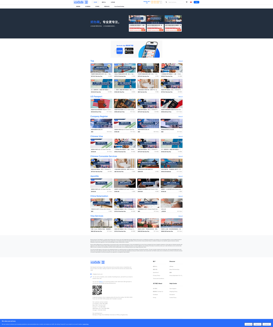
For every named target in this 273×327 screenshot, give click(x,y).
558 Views (109, 131)
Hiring (154, 297)
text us (101, 281)
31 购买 (157, 91)
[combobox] (174, 2)
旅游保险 (78, 6)
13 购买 (133, 191)
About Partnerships (174, 269)
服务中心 (104, 2)
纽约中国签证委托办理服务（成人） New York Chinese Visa (173, 26)
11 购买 (180, 191)
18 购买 (157, 191)
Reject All (257, 324)
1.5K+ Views (179, 171)
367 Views (179, 131)
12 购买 (110, 211)
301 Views (132, 131)
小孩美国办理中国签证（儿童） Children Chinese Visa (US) (137, 26)
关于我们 (155, 288)
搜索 (170, 272)
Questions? (156, 272)
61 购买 (133, 76)
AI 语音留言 (87, 6)
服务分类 (155, 269)
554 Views (132, 111)
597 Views (156, 231)
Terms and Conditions (158, 278)
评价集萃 (97, 6)
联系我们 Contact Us (158, 291)
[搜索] (166, 2)
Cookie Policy (85, 324)
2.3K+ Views (179, 111)
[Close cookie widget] (271, 320)
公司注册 (113, 2)
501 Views (109, 231)
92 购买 (110, 76)
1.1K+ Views (109, 111)
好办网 (95, 2)
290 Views (179, 231)
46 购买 (133, 91)
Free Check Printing (119, 6)
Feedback (155, 294)
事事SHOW (106, 6)
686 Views (156, 131)
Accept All (266, 324)
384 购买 (180, 91)
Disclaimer (172, 294)
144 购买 (110, 91)
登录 (196, 2)
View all (180, 61)
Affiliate (171, 266)
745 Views (156, 211)
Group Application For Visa (176, 275)
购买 (143, 30)
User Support (172, 288)
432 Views (179, 211)
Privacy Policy (156, 275)
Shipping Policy (173, 291)
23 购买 (157, 171)
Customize (248, 324)
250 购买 (180, 76)
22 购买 (157, 76)
